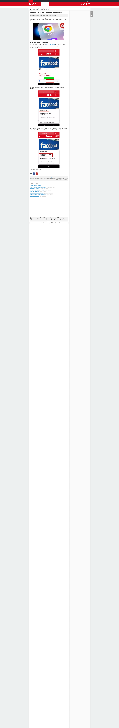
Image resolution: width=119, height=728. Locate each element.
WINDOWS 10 (46, 6)
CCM (58, 217)
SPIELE (30, 6)
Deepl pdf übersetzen (34, 191)
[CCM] (32, 4)
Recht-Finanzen (36, 1)
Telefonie (41, 9)
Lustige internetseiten (34, 196)
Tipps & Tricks (45, 3)
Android (45, 9)
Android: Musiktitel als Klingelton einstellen (58, 222)
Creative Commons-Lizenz (40, 218)
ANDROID (38, 6)
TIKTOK (60, 6)
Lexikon (57, 3)
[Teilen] (34, 173)
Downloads (52, 3)
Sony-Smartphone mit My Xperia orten (39, 222)
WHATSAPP (56, 6)
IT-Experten (52, 177)
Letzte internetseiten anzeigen (36, 193)
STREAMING (34, 6)
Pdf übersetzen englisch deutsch (37, 190)
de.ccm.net (61, 217)
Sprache (88, 1)
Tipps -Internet (43, 191)
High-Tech (31, 1)
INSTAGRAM (51, 6)
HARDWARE (68, 6)
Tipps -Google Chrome (48, 193)
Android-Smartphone (50, 44)
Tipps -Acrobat (48, 190)
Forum (38, 3)
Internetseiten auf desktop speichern (38, 194)
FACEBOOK (64, 6)
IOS (42, 6)
